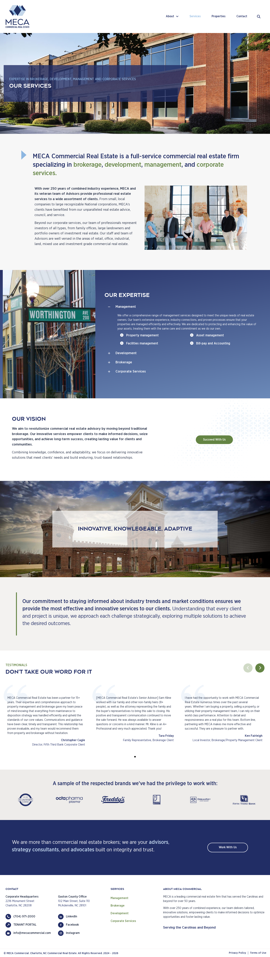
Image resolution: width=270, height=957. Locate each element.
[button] (181, 306)
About (170, 16)
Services (195, 16)
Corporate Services (123, 921)
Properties (218, 16)
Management (119, 898)
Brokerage (118, 905)
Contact (241, 16)
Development (120, 913)
